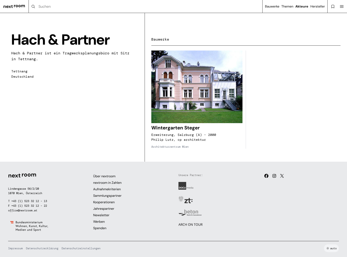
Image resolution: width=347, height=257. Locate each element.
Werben (99, 221)
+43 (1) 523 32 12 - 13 (29, 201)
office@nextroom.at (22, 210)
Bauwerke (272, 6)
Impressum (15, 248)
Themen (287, 6)
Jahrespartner (103, 208)
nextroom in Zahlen (107, 183)
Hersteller (317, 6)
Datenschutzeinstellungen (81, 248)
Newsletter (101, 215)
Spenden (99, 228)
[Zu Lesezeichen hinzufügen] (237, 56)
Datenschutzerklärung (42, 248)
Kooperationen (104, 202)
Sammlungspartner (107, 196)
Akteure (301, 6)
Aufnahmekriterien (107, 189)
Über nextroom (104, 176)
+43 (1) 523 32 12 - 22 (29, 206)
